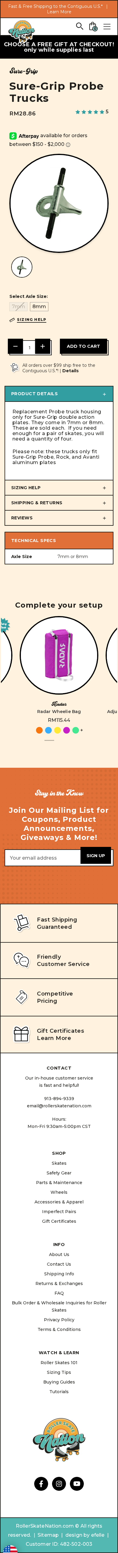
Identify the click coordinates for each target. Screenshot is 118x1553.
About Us (59, 1254)
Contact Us (59, 1264)
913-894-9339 (59, 1098)
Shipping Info (59, 1274)
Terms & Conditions (59, 1329)
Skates (59, 1163)
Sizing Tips (59, 1372)
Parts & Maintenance (59, 1182)
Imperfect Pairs (59, 1211)
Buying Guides (59, 1382)
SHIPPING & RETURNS (37, 502)
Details (70, 370)
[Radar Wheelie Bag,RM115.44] (59, 655)
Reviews (22, 518)
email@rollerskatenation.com (59, 1106)
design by (77, 1535)
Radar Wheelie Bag (59, 711)
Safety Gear (59, 1173)
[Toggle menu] (107, 26)
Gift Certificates (59, 1221)
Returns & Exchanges (59, 1283)
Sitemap (48, 1535)
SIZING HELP (26, 487)
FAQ (59, 1293)
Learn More (59, 12)
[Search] (79, 26)
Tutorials (59, 1391)
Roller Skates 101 (59, 1362)
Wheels (59, 1192)
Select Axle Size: (28, 296)
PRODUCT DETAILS (34, 393)
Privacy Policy (59, 1319)
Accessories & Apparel (59, 1202)
